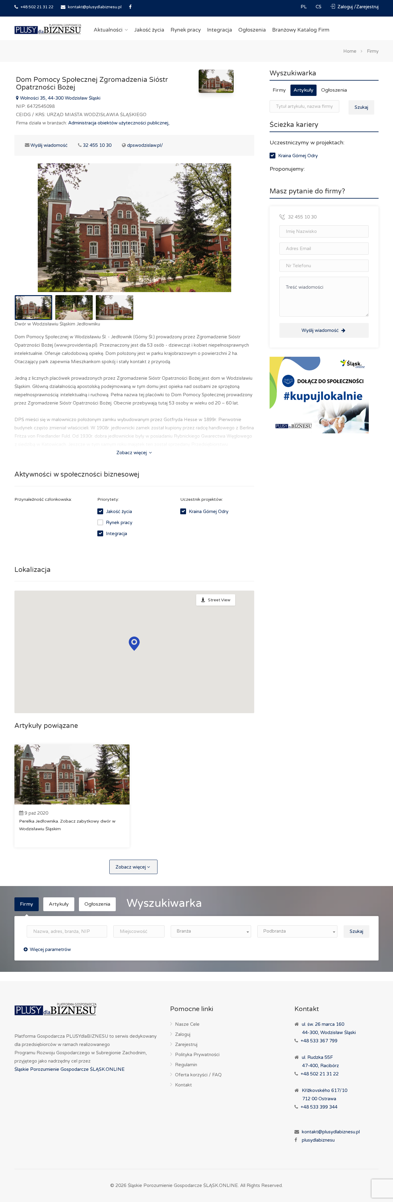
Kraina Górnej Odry (208, 511)
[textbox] (211, 931)
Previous (32, 235)
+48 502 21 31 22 (36, 7)
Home (349, 51)
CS (319, 7)
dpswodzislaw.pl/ (145, 145)
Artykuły (303, 90)
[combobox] (211, 931)
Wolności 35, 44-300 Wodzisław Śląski (59, 98)
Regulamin (186, 1064)
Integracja (219, 30)
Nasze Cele (187, 1024)
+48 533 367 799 (319, 1041)
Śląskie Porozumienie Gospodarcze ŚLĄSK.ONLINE (69, 1069)
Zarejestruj (186, 1044)
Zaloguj (182, 1034)
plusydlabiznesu (318, 1140)
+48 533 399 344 (319, 1107)
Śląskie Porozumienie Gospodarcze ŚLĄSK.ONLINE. (183, 1185)
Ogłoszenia (252, 30)
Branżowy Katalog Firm (300, 30)
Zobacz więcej (132, 452)
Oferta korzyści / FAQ (198, 1075)
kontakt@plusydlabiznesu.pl (95, 7)
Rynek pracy (185, 30)
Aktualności (108, 30)
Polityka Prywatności (197, 1054)
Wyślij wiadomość (46, 145)
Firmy (373, 51)
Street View (219, 600)
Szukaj (361, 107)
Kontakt (183, 1085)
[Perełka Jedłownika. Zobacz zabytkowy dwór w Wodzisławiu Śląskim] (72, 774)
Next (236, 235)
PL (304, 7)
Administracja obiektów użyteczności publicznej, (118, 123)
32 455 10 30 (97, 145)
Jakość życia (149, 30)
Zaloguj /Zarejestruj (357, 7)
